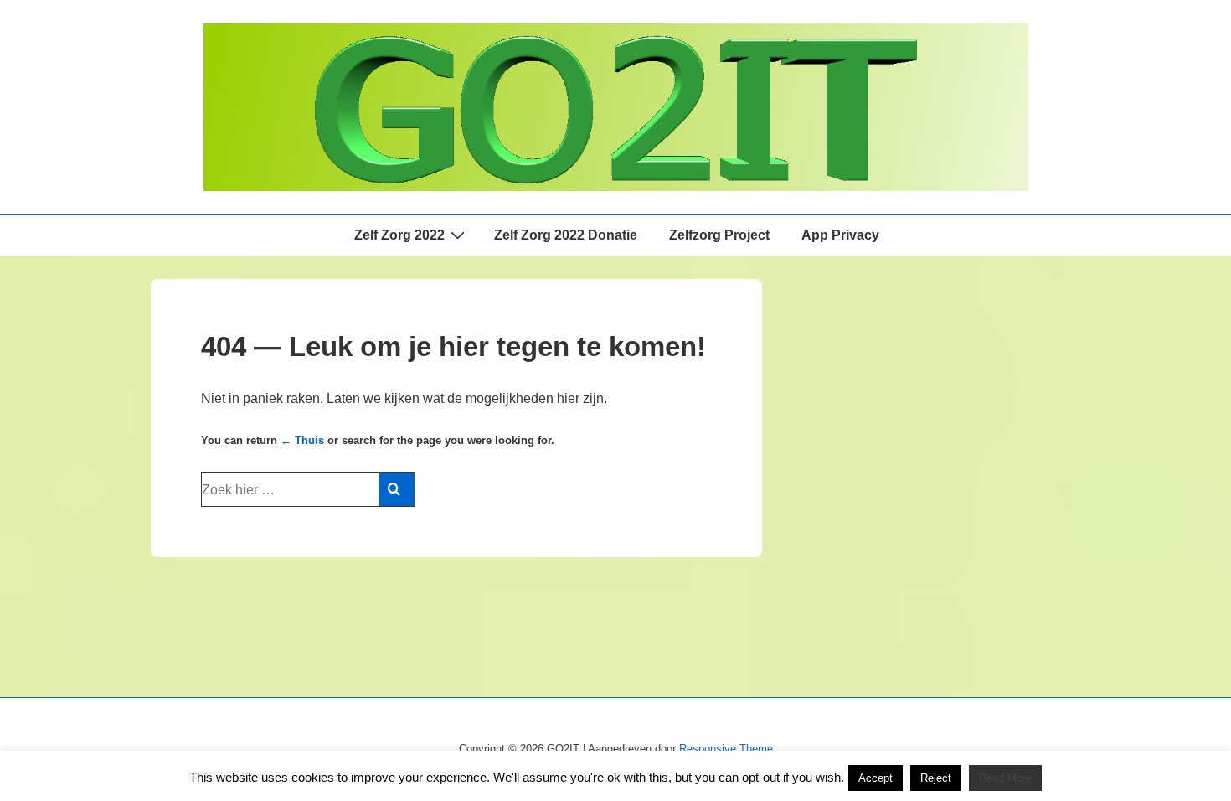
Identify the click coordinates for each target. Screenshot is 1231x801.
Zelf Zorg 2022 (399, 235)
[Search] (397, 489)
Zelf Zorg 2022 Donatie (565, 235)
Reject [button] (935, 778)
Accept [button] (875, 778)
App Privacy (840, 235)
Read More (1005, 778)
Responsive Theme (726, 748)
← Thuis (302, 440)
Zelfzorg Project (719, 235)
